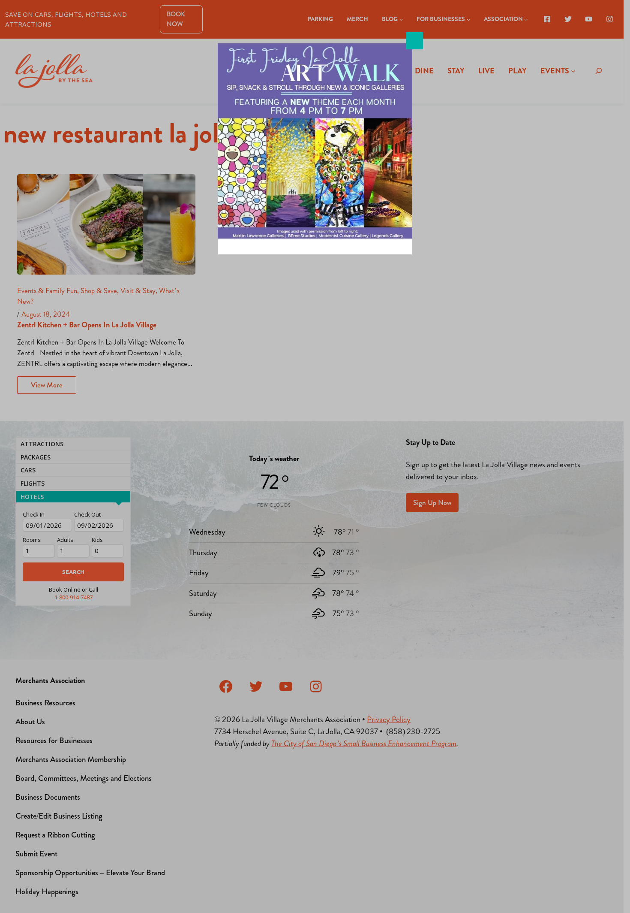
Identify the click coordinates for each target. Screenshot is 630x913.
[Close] (414, 40)
